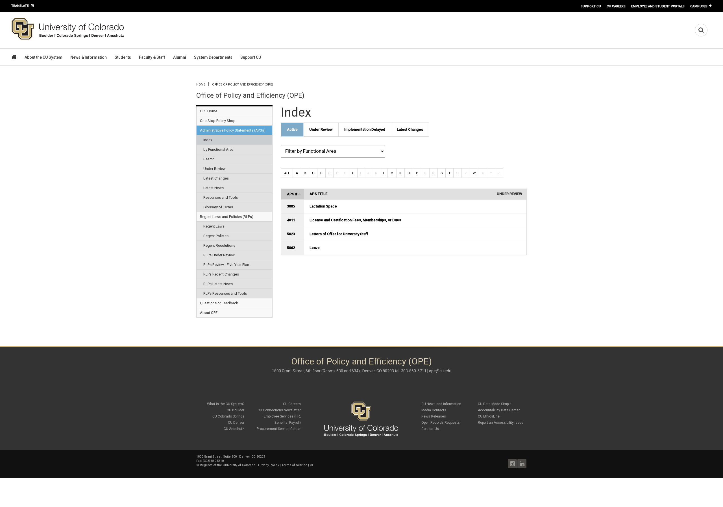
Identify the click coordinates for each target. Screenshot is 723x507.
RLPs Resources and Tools (225, 293)
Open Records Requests (440, 423)
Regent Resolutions (219, 245)
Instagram (512, 463)
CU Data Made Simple (494, 404)
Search (209, 159)
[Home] (67, 38)
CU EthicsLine (489, 416)
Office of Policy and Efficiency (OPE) (242, 84)
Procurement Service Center (279, 429)
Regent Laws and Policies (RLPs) (226, 217)
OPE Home (208, 111)
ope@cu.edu (440, 371)
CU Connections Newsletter (279, 410)
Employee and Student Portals (658, 6)
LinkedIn (521, 463)
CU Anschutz (234, 429)
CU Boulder (235, 410)
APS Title (318, 194)
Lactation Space (323, 206)
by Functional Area (218, 149)
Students (123, 57)
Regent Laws (214, 226)
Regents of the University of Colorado (228, 465)
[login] (311, 465)
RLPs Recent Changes (221, 274)
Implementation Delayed (364, 129)
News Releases (433, 416)
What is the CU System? (225, 404)
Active (292, 129)
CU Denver (236, 423)
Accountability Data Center (499, 410)
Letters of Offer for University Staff (339, 234)
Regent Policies (215, 236)
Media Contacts (433, 410)
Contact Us (430, 429)
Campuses (698, 6)
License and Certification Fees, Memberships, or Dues (355, 220)
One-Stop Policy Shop (218, 121)
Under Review (214, 169)
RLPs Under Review (219, 255)
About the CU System (43, 57)
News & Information (88, 57)
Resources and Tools (220, 197)
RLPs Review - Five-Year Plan (226, 265)
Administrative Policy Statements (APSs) (232, 130)
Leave (315, 248)
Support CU (591, 6)
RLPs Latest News (218, 284)
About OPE (208, 313)
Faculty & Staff (152, 57)
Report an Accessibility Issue (500, 423)
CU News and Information (441, 404)
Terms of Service (294, 465)
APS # (292, 194)
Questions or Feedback (219, 303)
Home (200, 84)
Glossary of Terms (218, 207)
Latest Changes (216, 178)
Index (207, 140)
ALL (287, 173)
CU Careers (616, 6)
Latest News (213, 188)
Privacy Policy (268, 465)
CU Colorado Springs (228, 416)
